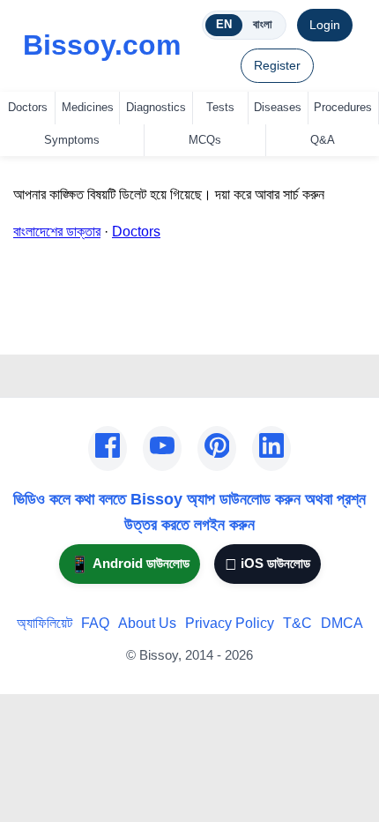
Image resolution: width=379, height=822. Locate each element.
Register (277, 65)
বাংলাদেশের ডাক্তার (56, 231)
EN (224, 24)
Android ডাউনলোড (130, 564)
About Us (147, 623)
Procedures (343, 107)
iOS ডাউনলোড (267, 564)
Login (324, 25)
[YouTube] (162, 449)
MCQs (205, 139)
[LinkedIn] (271, 449)
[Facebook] (107, 449)
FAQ (95, 623)
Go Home (43, 329)
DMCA (342, 623)
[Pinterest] (216, 449)
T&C (297, 623)
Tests (220, 107)
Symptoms (72, 139)
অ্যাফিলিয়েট (44, 623)
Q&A (322, 139)
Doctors (28, 107)
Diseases (277, 107)
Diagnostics (156, 107)
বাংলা (262, 24)
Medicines (88, 107)
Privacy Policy (229, 623)
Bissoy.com (102, 45)
